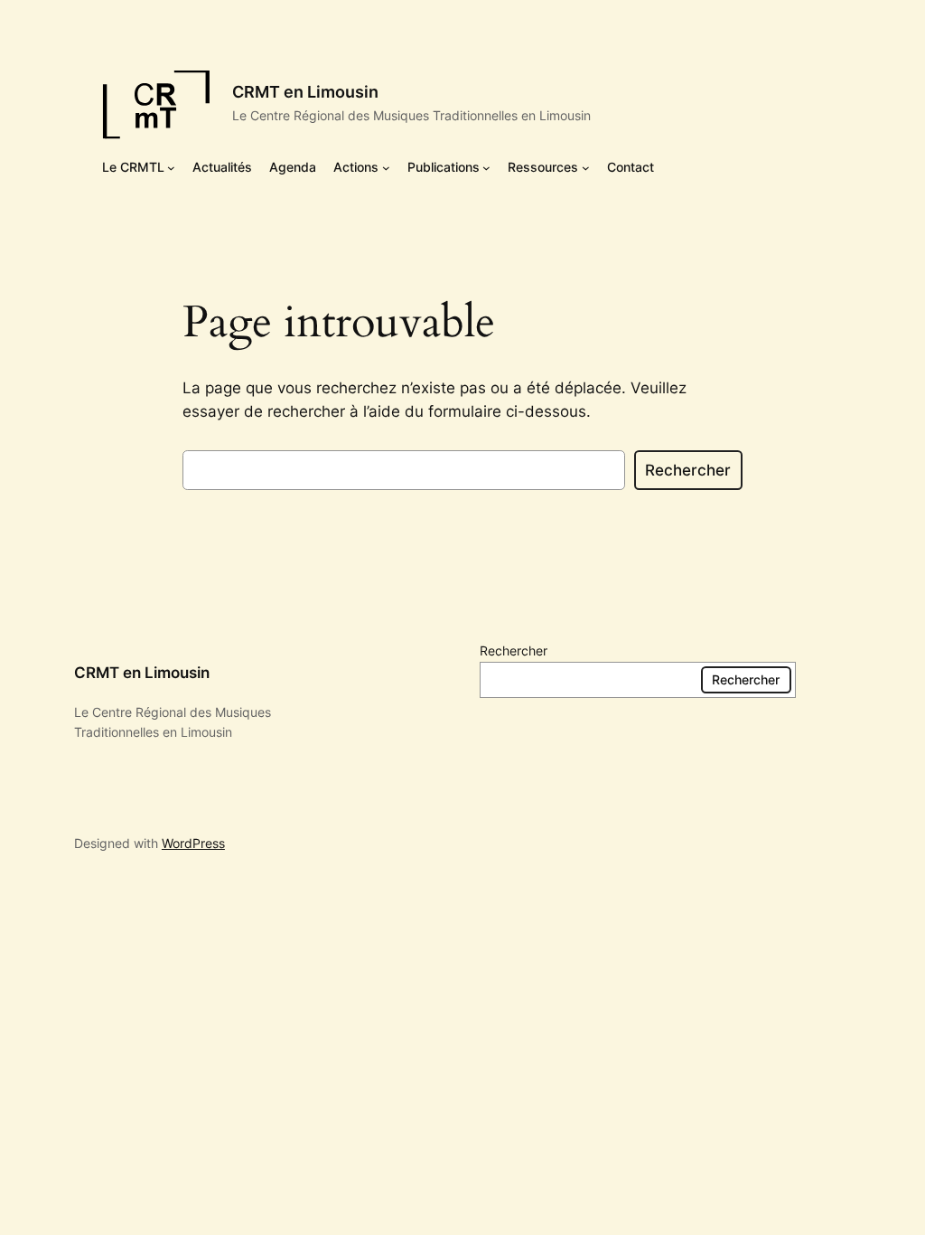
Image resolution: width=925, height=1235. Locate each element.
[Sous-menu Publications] (486, 167)
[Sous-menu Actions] (386, 167)
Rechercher (688, 470)
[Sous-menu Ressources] (586, 167)
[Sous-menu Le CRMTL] (171, 167)
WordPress (193, 843)
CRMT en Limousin (305, 91)
